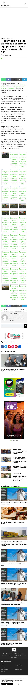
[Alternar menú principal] (25, 3)
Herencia (16, 667)
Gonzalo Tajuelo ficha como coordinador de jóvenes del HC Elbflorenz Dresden (13, 370)
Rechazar (10, 683)
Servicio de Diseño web (16, 655)
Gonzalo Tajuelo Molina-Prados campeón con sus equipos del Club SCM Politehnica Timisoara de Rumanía (19, 460)
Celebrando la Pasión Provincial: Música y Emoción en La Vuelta (12, 644)
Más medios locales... (19, 669)
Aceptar (4, 683)
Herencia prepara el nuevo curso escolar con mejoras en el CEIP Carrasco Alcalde (13, 603)
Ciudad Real (3, 671)
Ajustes (16, 683)
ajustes (11, 681)
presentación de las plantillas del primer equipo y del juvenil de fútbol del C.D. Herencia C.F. (13, 86)
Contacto (24, 655)
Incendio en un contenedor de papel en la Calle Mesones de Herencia (20, 451)
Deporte (3, 38)
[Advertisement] (14, 22)
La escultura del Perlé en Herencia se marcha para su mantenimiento (19, 468)
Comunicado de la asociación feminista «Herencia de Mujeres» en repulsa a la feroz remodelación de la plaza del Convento (20, 477)
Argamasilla (3, 667)
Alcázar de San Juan (4, 665)
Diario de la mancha (20, 654)
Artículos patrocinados (6, 655)
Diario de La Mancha (18, 665)
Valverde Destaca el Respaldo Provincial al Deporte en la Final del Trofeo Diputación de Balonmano (13, 624)
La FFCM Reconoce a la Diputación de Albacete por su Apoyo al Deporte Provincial (13, 584)
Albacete (2, 664)
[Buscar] (25, 326)
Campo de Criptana (4, 669)
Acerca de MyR (14, 657)
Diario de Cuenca (18, 664)
